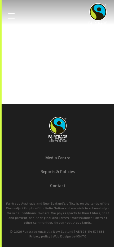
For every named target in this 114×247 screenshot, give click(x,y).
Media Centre (57, 157)
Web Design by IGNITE (69, 236)
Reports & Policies (58, 171)
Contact (57, 185)
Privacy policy (39, 236)
